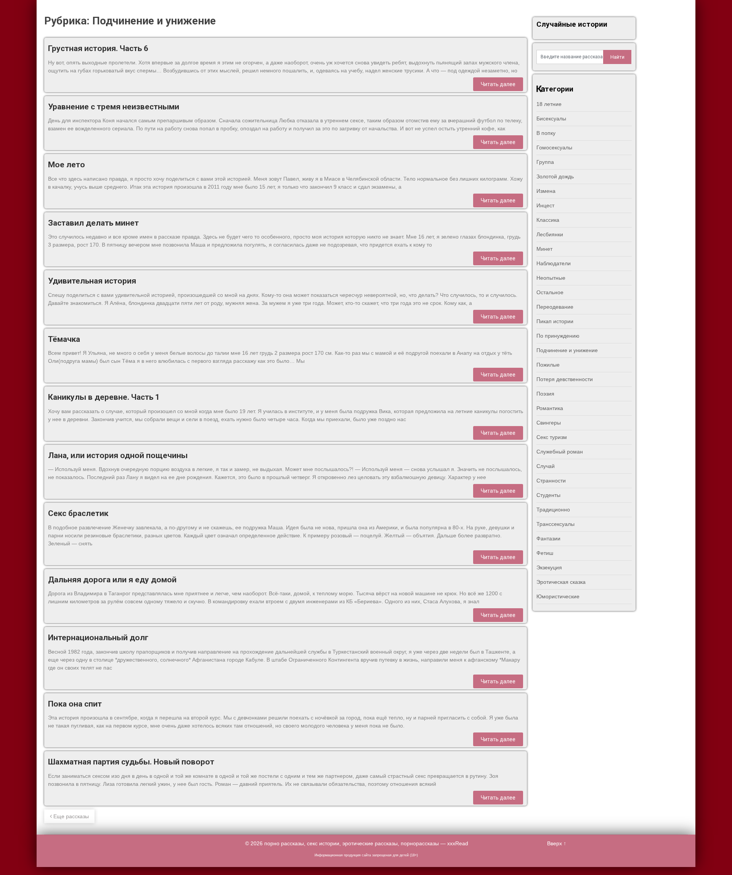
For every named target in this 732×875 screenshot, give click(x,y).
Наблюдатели (553, 263)
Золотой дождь (555, 176)
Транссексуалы (555, 524)
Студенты (548, 495)
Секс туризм (551, 437)
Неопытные (550, 278)
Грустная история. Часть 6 (98, 48)
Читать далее (498, 84)
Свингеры (548, 423)
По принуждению (558, 336)
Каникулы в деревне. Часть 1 (104, 397)
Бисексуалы (551, 118)
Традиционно (553, 509)
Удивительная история (92, 280)
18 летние (549, 104)
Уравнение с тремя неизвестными (113, 106)
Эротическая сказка (561, 582)
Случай (545, 466)
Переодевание (554, 307)
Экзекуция (549, 567)
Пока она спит (75, 703)
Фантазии (548, 538)
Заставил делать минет (93, 223)
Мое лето (66, 164)
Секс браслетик (78, 513)
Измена (545, 191)
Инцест (545, 205)
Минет (544, 249)
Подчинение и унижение (567, 350)
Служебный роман (559, 452)
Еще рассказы (70, 816)
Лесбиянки (549, 234)
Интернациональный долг (98, 637)
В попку (545, 133)
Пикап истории (554, 321)
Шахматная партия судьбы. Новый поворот (131, 761)
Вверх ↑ (556, 843)
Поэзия (545, 394)
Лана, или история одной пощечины (118, 455)
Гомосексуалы (554, 147)
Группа (545, 162)
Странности (551, 481)
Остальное (549, 292)
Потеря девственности (564, 379)
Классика (547, 220)
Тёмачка (64, 339)
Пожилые (548, 365)
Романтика (549, 408)
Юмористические (558, 596)
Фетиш (544, 553)
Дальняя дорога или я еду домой (112, 579)
